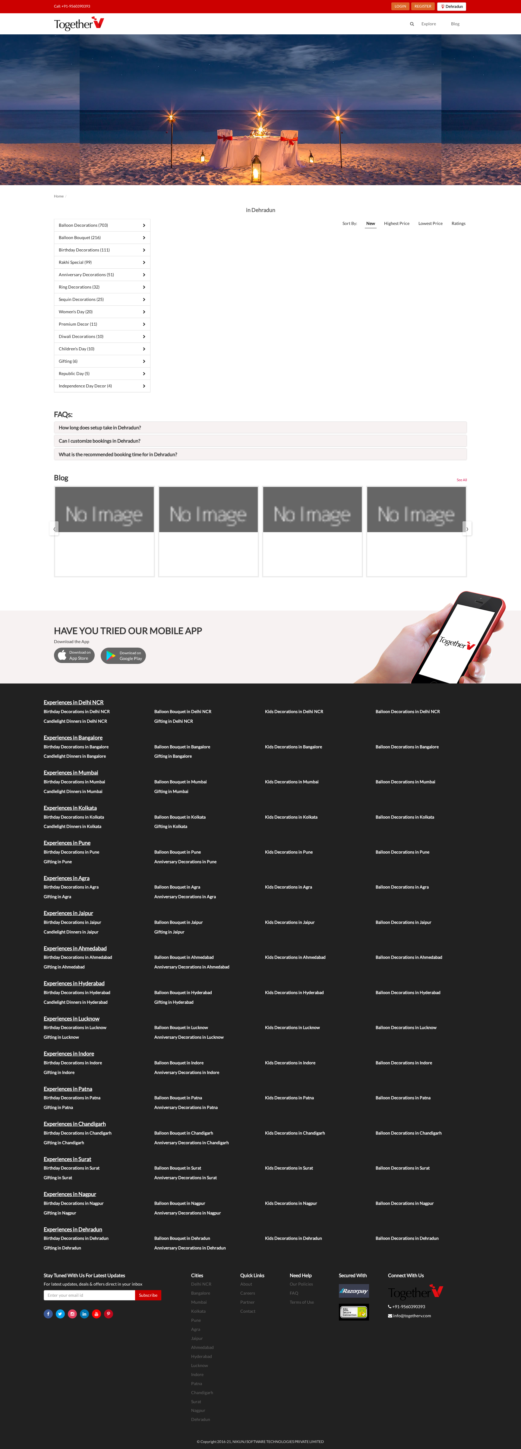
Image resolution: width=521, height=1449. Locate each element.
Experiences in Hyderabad (74, 983)
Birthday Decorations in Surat (71, 1167)
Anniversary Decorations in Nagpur (187, 1212)
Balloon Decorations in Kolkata (405, 816)
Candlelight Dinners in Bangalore (75, 756)
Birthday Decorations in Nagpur (74, 1203)
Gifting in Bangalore (173, 756)
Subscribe (148, 1295)
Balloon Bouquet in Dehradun (182, 1238)
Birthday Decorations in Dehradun (76, 1238)
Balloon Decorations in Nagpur (405, 1203)
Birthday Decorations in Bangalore (76, 746)
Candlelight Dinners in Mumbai (73, 791)
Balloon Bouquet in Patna (178, 1097)
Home (59, 196)
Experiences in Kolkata (70, 807)
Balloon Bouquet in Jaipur (178, 922)
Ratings (459, 223)
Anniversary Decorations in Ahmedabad (191, 966)
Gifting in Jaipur (169, 931)
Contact (247, 1311)
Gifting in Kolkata (170, 826)
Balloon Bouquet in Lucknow (181, 1027)
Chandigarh (202, 1392)
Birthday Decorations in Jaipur (72, 922)
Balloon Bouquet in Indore (179, 1062)
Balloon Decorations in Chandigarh (409, 1132)
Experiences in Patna (68, 1088)
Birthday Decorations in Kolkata (74, 816)
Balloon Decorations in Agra (402, 886)
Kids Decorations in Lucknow (292, 1027)
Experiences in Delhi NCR (74, 702)
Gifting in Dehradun (62, 1247)
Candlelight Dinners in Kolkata (72, 826)
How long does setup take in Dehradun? (100, 427)
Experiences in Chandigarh (75, 1123)
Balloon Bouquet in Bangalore (182, 746)
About (246, 1283)
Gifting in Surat (58, 1177)
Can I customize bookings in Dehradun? (99, 441)
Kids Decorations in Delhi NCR (294, 711)
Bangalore (200, 1293)
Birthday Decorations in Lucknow (75, 1027)
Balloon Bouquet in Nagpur (179, 1203)
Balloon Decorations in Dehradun (407, 1238)
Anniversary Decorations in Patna (186, 1107)
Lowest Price (430, 223)
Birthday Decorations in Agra (71, 886)
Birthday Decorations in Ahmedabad (78, 957)
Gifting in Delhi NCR (173, 721)
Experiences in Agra (67, 878)
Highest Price (396, 223)
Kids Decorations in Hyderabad (294, 992)
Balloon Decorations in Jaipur (403, 922)
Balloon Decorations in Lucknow (406, 1027)
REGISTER (423, 6)
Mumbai (199, 1302)
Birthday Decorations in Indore (73, 1062)
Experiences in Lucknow (71, 1018)
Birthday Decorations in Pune (71, 851)
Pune (196, 1320)
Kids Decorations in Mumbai (292, 781)
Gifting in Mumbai (171, 791)
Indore (197, 1374)
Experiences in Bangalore (73, 737)
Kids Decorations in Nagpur (291, 1203)
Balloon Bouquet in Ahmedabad (184, 957)
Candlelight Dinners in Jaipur (71, 931)
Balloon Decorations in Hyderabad (408, 992)
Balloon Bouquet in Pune (177, 851)
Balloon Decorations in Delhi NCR (408, 711)
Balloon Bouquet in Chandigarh (183, 1132)
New (370, 223)
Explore (429, 23)
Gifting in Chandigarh (64, 1142)
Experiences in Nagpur (70, 1194)
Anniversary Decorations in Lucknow (189, 1037)
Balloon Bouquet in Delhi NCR (182, 711)
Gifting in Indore (59, 1072)
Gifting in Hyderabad (174, 1002)
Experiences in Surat (67, 1159)
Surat (196, 1401)
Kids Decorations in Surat (289, 1167)
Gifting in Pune (58, 861)
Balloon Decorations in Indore (404, 1062)
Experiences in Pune (67, 842)
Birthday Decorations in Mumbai (74, 781)
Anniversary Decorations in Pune (185, 861)
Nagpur (198, 1410)
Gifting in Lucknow (61, 1037)
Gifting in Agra (57, 896)
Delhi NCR (201, 1283)
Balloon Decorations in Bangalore (407, 746)
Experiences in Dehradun (73, 1229)
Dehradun (200, 1419)
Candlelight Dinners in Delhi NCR (75, 721)
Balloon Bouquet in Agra (177, 886)
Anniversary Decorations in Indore (186, 1072)
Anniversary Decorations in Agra (185, 896)
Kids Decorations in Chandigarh (295, 1132)
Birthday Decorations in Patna (72, 1097)
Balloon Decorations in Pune (402, 851)
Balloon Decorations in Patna (403, 1097)
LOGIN (400, 6)
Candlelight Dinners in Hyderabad (76, 1002)
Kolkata (198, 1311)
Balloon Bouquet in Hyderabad (183, 992)
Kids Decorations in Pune (289, 851)
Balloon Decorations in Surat (403, 1167)
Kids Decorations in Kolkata (291, 816)
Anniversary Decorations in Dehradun (190, 1247)
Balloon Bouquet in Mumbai (180, 781)
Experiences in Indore (69, 1053)
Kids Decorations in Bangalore (293, 746)
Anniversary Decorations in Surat (185, 1177)
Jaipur (197, 1338)
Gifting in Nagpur (60, 1212)
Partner (247, 1302)
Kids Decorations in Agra (288, 886)
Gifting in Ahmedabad (64, 966)
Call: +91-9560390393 (72, 6)
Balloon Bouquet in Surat (177, 1167)
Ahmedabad (202, 1347)
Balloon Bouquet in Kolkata (180, 816)
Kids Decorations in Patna (289, 1097)
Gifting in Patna (58, 1107)
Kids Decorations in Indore (290, 1062)
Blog (455, 23)
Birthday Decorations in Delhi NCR (77, 711)
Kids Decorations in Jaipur (290, 922)
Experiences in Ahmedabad (75, 948)
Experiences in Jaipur (68, 913)
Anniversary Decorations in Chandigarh (191, 1142)
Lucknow (199, 1365)
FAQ (294, 1293)
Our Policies (301, 1283)
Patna (196, 1383)
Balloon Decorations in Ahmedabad (409, 957)
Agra (195, 1329)
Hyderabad (201, 1356)
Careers (247, 1293)
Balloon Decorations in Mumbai (405, 781)
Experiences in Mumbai (71, 772)
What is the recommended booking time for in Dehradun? (118, 454)
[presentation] (53, 528)
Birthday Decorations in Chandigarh (78, 1132)
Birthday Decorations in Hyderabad (77, 992)
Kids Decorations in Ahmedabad (295, 957)
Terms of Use (302, 1302)
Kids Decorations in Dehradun (293, 1238)
